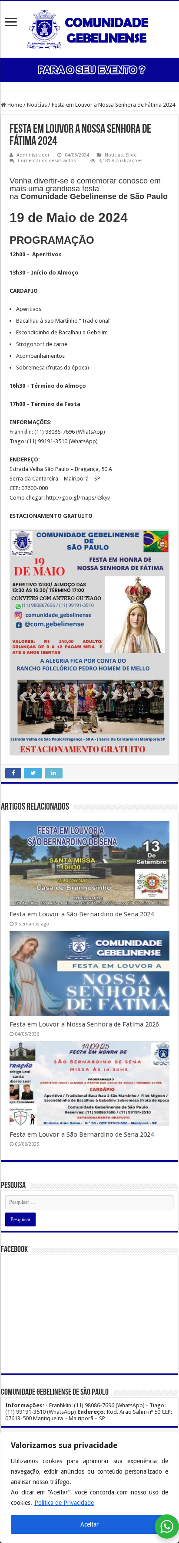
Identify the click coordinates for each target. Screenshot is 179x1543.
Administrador (33, 155)
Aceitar (89, 1524)
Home (14, 104)
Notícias (37, 104)
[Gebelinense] (89, 27)
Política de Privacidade (64, 1502)
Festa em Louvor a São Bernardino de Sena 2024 (82, 914)
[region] (89, 1487)
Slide (131, 155)
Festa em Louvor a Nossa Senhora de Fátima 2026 (84, 1024)
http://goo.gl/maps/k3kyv (78, 497)
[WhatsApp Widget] (167, 1526)
